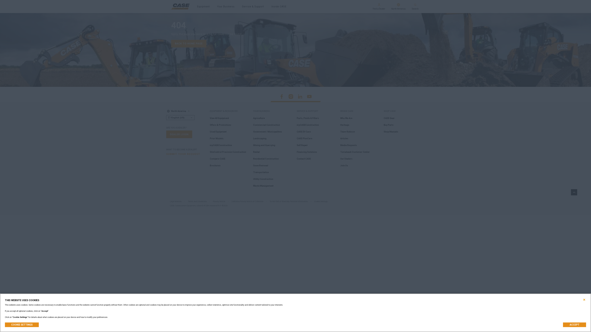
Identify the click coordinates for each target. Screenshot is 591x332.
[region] (295, 313)
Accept (574, 324)
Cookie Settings (22, 324)
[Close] (584, 300)
